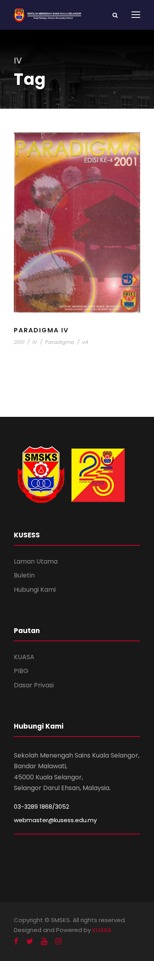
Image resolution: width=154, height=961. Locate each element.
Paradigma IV (41, 330)
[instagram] (58, 941)
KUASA (24, 657)
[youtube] (44, 941)
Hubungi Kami (35, 589)
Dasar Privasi (34, 685)
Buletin (24, 575)
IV (34, 342)
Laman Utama (36, 561)
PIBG (21, 670)
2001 (19, 342)
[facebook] (16, 941)
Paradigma (59, 342)
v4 (85, 342)
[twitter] (29, 941)
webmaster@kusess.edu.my (55, 820)
